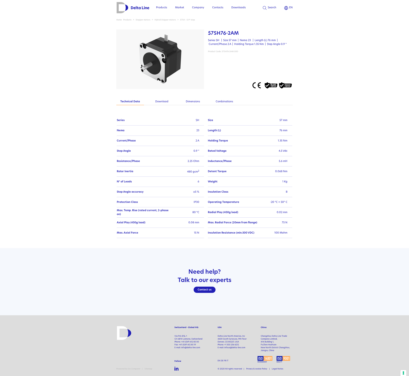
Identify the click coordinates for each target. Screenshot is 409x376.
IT (227, 361)
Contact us (205, 290)
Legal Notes (277, 369)
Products (161, 7)
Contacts (217, 7)
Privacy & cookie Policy (256, 369)
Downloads (238, 7)
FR (225, 361)
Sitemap (148, 369)
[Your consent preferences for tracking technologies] (403, 373)
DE (222, 361)
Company (198, 7)
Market (179, 7)
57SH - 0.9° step (187, 20)
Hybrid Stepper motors (165, 20)
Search (272, 7)
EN (291, 7)
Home (119, 20)
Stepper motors (143, 20)
